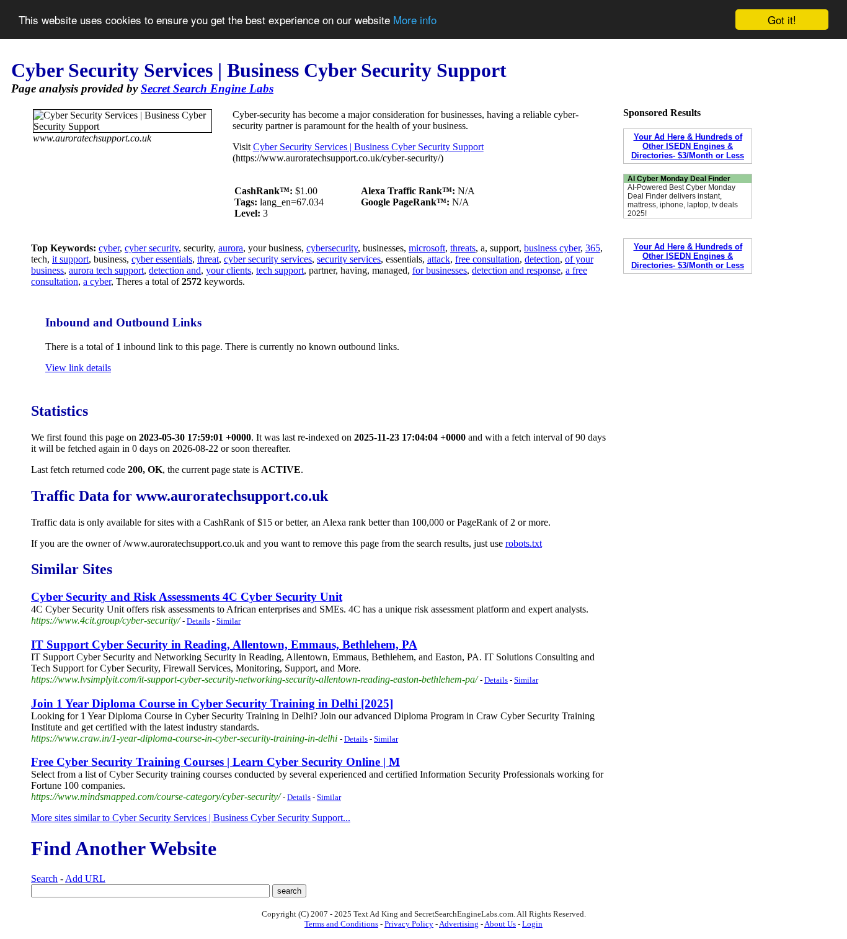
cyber (109, 248)
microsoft (427, 248)
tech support (280, 270)
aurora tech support (106, 270)
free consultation (487, 259)
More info (415, 20)
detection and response (516, 270)
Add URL (85, 878)
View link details (78, 367)
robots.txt (523, 543)
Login (532, 923)
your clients (228, 270)
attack (438, 259)
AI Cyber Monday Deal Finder (678, 178)
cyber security (152, 248)
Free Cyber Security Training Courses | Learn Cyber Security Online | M (215, 761)
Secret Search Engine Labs (207, 88)
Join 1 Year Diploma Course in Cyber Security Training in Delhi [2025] (212, 703)
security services (349, 259)
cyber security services (268, 259)
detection (542, 259)
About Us (500, 923)
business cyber (552, 248)
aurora (230, 248)
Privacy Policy (408, 923)
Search (44, 878)
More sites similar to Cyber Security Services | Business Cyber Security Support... (190, 817)
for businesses (439, 270)
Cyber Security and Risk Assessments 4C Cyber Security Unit (186, 596)
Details (198, 621)
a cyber (97, 281)
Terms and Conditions (341, 923)
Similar (228, 621)
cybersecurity (332, 248)
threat (208, 259)
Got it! (782, 19)
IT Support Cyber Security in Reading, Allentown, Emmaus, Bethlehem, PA (224, 644)
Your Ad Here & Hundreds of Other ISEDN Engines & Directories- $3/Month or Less (687, 146)
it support (70, 259)
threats (463, 248)
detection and (175, 270)
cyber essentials (161, 259)
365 (592, 248)
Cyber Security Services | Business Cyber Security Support (368, 147)
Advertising (459, 923)
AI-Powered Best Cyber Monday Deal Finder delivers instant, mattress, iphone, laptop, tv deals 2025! (682, 200)
